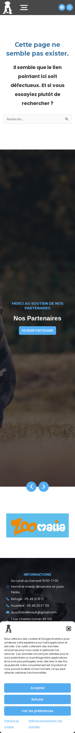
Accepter (37, 688)
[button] (69, 629)
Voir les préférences (37, 711)
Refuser (37, 699)
